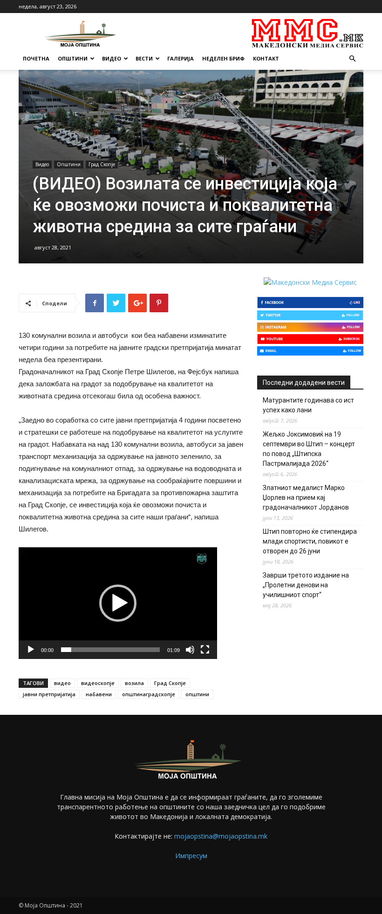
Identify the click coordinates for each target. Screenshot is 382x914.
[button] (352, 58)
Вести (144, 58)
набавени (99, 694)
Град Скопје (102, 164)
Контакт (266, 58)
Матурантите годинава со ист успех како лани (308, 405)
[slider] (110, 649)
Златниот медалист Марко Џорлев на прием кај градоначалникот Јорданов (306, 497)
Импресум (191, 855)
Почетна (36, 58)
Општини (73, 58)
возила (134, 682)
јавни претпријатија (49, 694)
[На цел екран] (205, 649)
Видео (111, 58)
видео (62, 682)
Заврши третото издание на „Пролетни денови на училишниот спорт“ (306, 584)
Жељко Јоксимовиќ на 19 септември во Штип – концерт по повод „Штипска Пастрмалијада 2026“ (309, 448)
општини (197, 694)
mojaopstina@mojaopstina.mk (220, 836)
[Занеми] (190, 649)
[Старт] (30, 649)
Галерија (180, 58)
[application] (118, 603)
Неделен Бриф (223, 58)
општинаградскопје (148, 694)
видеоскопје (98, 682)
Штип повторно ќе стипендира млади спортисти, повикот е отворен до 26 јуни (310, 541)
